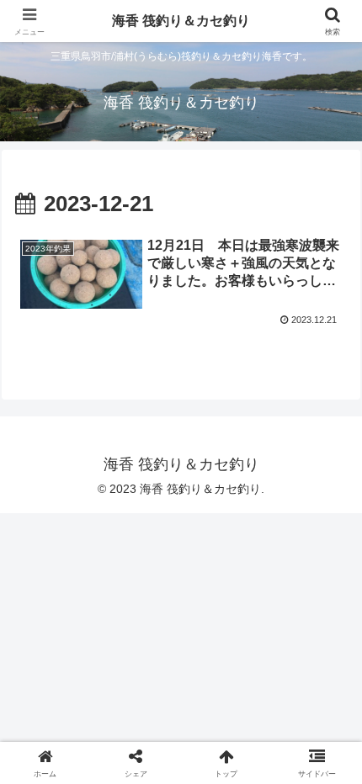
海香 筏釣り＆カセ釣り (181, 20)
